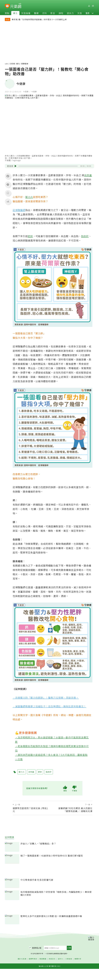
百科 (44, 13)
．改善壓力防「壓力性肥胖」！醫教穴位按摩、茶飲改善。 (46, 697)
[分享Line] (8, 185)
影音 (52, 13)
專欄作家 (77, 959)
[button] (93, 13)
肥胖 (30, 236)
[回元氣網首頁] (15, 6)
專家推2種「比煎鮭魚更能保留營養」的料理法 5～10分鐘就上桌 (39, 19)
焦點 (7, 13)
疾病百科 (52, 959)
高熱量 (88, 175)
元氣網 (12, 63)
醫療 (36, 13)
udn (6, 63)
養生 (15, 13)
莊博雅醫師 (19, 210)
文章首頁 (68, 959)
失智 (79, 13)
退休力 (70, 13)
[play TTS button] (15, 166)
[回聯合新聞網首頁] (7, 6)
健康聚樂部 (33, 959)
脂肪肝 (85, 236)
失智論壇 (25, 13)
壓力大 (29, 197)
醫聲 (88, 13)
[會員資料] (89, 6)
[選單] (92, 6)
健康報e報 (36, 948)
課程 (61, 13)
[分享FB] (8, 176)
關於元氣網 (22, 959)
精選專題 (42, 959)
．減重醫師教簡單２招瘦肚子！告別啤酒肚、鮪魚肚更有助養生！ (49, 706)
